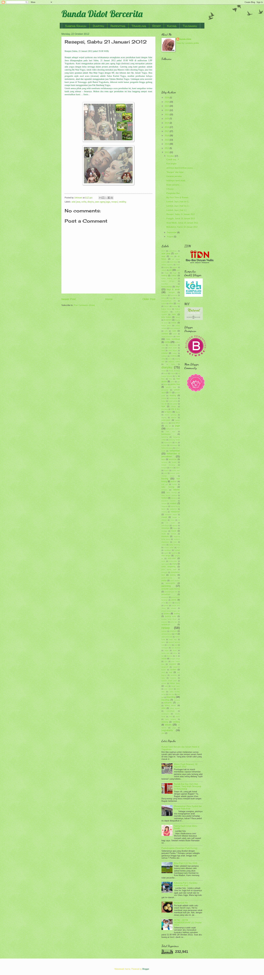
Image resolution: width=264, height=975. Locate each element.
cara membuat (173, 339)
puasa (167, 613)
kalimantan (166, 434)
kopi (165, 473)
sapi (175, 645)
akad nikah (174, 262)
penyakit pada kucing (170, 589)
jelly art (168, 426)
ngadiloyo (167, 550)
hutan (163, 401)
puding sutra (170, 616)
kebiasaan (173, 445)
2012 (167, 152)
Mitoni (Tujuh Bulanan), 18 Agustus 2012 (185, 765)
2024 (167, 102)
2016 (167, 135)
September (172, 232)
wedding (122, 202)
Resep (156, 26)
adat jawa (76, 202)
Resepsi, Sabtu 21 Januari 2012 (180, 214)
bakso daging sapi (168, 278)
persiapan (165, 597)
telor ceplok (168, 689)
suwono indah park (169, 680)
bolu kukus (166, 317)
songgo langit (175, 659)
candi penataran (167, 336)
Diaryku (98, 26)
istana (178, 412)
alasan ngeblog (167, 264)
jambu (178, 420)
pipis (170, 603)
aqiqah (174, 267)
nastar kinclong (174, 545)
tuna (178, 703)
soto (165, 661)
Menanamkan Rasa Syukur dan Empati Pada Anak (188, 807)
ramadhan (165, 624)
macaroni (174, 498)
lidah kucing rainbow (169, 495)
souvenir (172, 664)
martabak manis (171, 514)
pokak (166, 605)
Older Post (148, 299)
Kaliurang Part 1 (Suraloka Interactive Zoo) (185, 884)
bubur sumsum (174, 328)
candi (175, 334)
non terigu (165, 556)
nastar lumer (169, 547)
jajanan (173, 417)
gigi (178, 381)
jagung (163, 417)
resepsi (114, 202)
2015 (167, 140)
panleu (173, 575)
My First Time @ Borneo (177, 197)
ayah (178, 270)
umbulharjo (170, 711)
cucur (170, 359)
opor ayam (165, 564)
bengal (171, 292)
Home (109, 299)
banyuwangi (166, 287)
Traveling (139, 26)
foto (170, 379)
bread (178, 317)
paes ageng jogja (102, 202)
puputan (164, 622)
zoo (163, 733)
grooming (164, 390)
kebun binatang (167, 448)
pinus (163, 603)
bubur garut (166, 325)
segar (167, 650)
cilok (163, 348)
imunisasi (164, 409)
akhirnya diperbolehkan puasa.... (180, 168)
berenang (173, 295)
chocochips (173, 345)
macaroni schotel (168, 501)
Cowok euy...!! (172, 159)
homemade (173, 398)
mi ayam (170, 523)
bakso (173, 275)
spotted (173, 669)
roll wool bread (166, 634)
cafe (166, 331)
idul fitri (164, 404)
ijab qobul (173, 404)
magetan (164, 506)
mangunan (175, 512)
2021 (167, 114)
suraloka (174, 675)
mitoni (175, 528)
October (171, 156)
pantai (164, 580)
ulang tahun (170, 705)
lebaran (176, 489)
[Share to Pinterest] (111, 197)
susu (163, 678)
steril (163, 672)
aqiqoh (163, 270)
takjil (166, 686)
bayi (178, 286)
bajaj (166, 273)
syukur (163, 683)
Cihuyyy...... (171, 189)
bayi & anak (173, 289)
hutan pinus (173, 401)
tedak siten (175, 686)
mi (179, 520)
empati (172, 373)
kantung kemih (174, 440)
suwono (173, 678)
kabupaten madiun (173, 429)
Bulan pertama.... (174, 185)
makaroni (173, 509)
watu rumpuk (170, 719)
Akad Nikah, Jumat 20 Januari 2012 (182, 223)
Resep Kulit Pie (181, 903)
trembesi (177, 700)
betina (163, 298)
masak (164, 517)
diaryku (90, 202)
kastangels (168, 442)
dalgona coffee (174, 361)
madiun (173, 503)
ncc (178, 547)
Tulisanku (190, 26)
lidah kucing (171, 492)
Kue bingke (171, 163)
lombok (164, 498)
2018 (167, 127)
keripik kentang (168, 465)
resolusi (173, 631)
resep (165, 627)
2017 (167, 131)
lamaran (164, 490)
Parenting (117, 26)
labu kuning (167, 487)
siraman (169, 656)
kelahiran (173, 459)
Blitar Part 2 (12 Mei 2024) (185, 863)
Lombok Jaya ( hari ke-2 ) (177, 206)
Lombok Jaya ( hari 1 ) (176, 210)
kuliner (174, 481)
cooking (173, 356)
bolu (174, 314)
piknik (173, 600)
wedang (164, 722)
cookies (164, 356)
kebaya (164, 445)
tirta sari (171, 694)
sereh (175, 650)
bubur (173, 323)
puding (177, 614)
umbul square (175, 708)
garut (172, 381)
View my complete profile (188, 43)
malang (164, 512)
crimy (163, 359)
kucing (164, 478)
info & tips (175, 409)
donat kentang (174, 370)
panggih (164, 572)
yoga (174, 727)
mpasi (173, 531)
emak (166, 373)
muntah (173, 534)
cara (178, 336)
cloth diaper (172, 350)
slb (176, 656)
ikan (163, 406)
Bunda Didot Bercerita (102, 13)
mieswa (174, 525)
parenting (166, 586)
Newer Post (68, 299)
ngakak (177, 550)
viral (170, 716)
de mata (170, 364)
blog (178, 303)
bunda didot (185, 39)
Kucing (171, 26)
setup (175, 653)
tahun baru (175, 683)
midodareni (165, 525)
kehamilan (175, 450)
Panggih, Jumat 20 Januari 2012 (180, 218)
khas (171, 468)
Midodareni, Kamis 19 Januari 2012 (182, 227)
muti (175, 542)
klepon (166, 470)
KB (176, 442)
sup (170, 672)
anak (178, 264)
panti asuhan (175, 580)
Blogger (145, 969)
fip (176, 376)
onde (163, 561)
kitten (178, 468)
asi (170, 270)
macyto (164, 503)
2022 (167, 110)
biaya (171, 298)
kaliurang (164, 437)
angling (166, 267)
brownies (168, 320)
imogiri (173, 406)
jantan (166, 423)
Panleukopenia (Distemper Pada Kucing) (179, 848)
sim (162, 656)
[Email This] (100, 197)
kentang (164, 462)
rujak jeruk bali (166, 637)
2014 (167, 144)
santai (169, 645)
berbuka (164, 295)
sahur (163, 642)
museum (165, 536)
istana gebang (170, 415)
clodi (163, 350)
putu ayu (174, 622)
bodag (174, 306)
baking (164, 275)
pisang (177, 603)
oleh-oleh (172, 558)
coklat (174, 353)
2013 (167, 148)
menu (172, 520)
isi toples (168, 412)
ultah (163, 708)
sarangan (164, 648)
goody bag (171, 387)
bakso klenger (167, 281)
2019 (167, 123)
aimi (171, 256)
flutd (163, 379)
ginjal (165, 384)
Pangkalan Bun (173, 193)
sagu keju (173, 639)
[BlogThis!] (103, 197)
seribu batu (165, 653)
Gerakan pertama (174, 176)
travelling (165, 700)
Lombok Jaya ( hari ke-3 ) (177, 201)
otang (174, 564)
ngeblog (174, 553)
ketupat (164, 468)
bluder (166, 306)
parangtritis (170, 583)
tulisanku (168, 702)
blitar (171, 303)
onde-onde (173, 561)
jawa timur (175, 423)
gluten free (175, 384)
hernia (163, 398)
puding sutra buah (168, 619)
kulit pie (164, 484)
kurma (174, 484)
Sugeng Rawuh (75, 26)
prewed (173, 608)
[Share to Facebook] (108, 197)
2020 (167, 118)
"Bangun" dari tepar (174, 172)
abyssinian (173, 251)
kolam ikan (176, 470)
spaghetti (164, 667)
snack (163, 659)
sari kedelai (176, 648)
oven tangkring (168, 567)
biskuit (163, 303)
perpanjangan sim (170, 592)
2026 (167, 97)
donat (163, 370)
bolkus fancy (166, 309)
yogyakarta (167, 730)
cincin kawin (172, 348)
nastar (163, 545)
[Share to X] (106, 197)
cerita (83, 202)
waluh (178, 716)
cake (174, 331)
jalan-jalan (165, 420)
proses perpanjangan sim (170, 611)
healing (173, 395)
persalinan (165, 594)
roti (175, 634)
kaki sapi (170, 431)
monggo (164, 531)
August (170, 236)
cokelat (164, 353)
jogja (177, 425)
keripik (174, 462)
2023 (167, 106)
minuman (165, 528)
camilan (164, 334)
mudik (163, 534)
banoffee (164, 284)
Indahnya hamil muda (175, 180)
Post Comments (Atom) (84, 305)
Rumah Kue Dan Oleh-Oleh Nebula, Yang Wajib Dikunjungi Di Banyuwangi (187, 786)
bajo (174, 273)
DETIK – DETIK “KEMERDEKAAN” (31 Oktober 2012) (188, 922)
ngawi (166, 553)
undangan (165, 714)
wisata (168, 724)
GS (170, 392)
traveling (171, 697)
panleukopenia (166, 578)
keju (163, 459)
